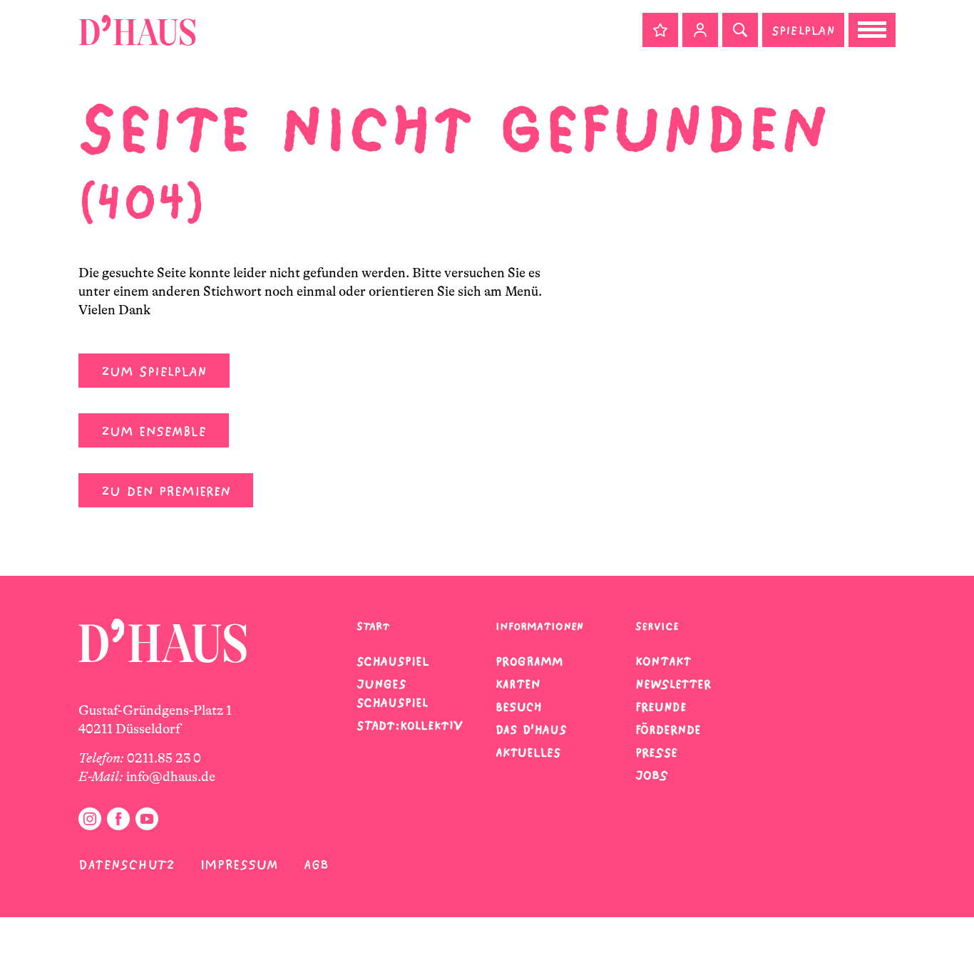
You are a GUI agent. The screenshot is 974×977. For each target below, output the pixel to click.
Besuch (519, 706)
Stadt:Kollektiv (410, 725)
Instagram (89, 818)
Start (373, 626)
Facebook (118, 818)
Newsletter (673, 684)
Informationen (539, 626)
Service (657, 626)
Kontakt (663, 661)
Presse (656, 752)
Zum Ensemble (153, 431)
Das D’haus (531, 729)
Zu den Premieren (165, 491)
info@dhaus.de (170, 777)
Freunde (661, 706)
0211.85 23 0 (164, 758)
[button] (660, 30)
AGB (316, 864)
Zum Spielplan (154, 371)
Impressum (239, 864)
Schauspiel (393, 661)
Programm (529, 661)
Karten (518, 684)
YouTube (146, 818)
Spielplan (803, 30)
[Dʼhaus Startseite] (137, 30)
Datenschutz (126, 864)
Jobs (651, 775)
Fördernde (668, 729)
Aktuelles (528, 752)
